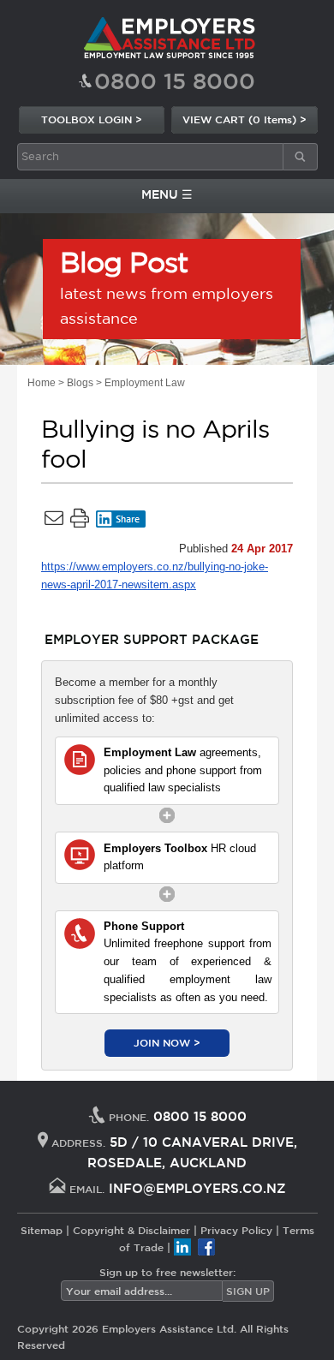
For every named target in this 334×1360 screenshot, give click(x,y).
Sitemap (42, 1230)
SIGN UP (248, 1291)
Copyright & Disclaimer (131, 1230)
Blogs (80, 383)
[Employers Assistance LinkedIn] (182, 1247)
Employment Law (144, 383)
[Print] (79, 521)
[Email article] (54, 521)
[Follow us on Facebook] (206, 1247)
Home (41, 383)
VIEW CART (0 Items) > (244, 119)
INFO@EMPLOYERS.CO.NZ (197, 1188)
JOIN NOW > (167, 1042)
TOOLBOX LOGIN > (91, 119)
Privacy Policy (236, 1230)
